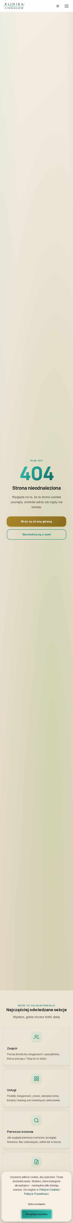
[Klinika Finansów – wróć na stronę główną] (13, 6)
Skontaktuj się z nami (36, 534)
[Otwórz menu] (66, 6)
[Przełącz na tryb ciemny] (57, 6)
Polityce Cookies (49, 1189)
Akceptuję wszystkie (36, 1214)
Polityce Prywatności (36, 1193)
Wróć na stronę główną (36, 521)
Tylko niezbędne (36, 1204)
